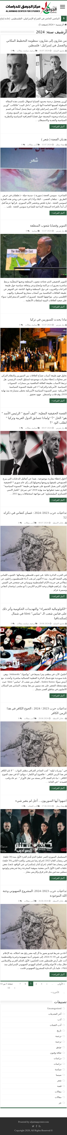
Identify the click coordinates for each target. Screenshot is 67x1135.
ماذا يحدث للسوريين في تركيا (48, 319)
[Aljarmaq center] (31, 7)
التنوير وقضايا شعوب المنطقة (48, 225)
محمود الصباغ (59, 51)
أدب (35, 145)
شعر (59, 1080)
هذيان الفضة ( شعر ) (54, 139)
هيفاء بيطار (60, 145)
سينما (58, 1075)
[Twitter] (33, 1126)
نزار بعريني (60, 231)
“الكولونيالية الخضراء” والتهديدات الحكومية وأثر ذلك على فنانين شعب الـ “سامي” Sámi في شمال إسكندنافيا (34, 613)
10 (9, 987)
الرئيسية (60, 24)
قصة (59, 1086)
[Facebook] (36, 1126)
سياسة (26, 51)
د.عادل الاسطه (59, 523)
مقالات (19, 51)
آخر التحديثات (54, 1014)
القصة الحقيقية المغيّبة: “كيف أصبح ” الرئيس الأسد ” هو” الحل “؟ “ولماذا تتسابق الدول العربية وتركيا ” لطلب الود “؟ (34, 418)
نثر (60, 1102)
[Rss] (39, 1126)
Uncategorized (54, 1008)
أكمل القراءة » (58, 126)
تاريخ (59, 1030)
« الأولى (61, 984)
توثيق (58, 1047)
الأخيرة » (55, 992)
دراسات (57, 1058)
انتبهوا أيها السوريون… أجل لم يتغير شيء (41, 800)
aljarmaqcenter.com (39, 1122)
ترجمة (32, 51)
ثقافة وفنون (55, 1052)
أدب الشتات (32, 806)
